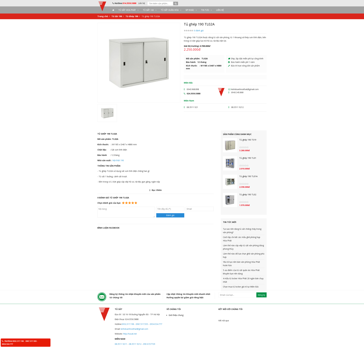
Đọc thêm (157, 190)
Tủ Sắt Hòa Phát (127, 10)
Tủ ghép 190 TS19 (247, 139)
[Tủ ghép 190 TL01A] (230, 181)
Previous (94, 62)
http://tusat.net (130, 333)
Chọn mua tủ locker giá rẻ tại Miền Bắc (241, 286)
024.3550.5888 (193, 93)
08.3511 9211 (121, 344)
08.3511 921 (192, 107)
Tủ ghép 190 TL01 (247, 158)
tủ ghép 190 (114, 187)
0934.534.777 (156, 324)
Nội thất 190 (118, 160)
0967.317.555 (142, 324)
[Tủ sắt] (102, 10)
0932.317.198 (128, 324)
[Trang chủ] (112, 10)
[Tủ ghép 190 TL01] (230, 163)
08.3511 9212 (237, 107)
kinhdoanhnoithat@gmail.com (245, 89)
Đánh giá (170, 215)
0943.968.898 (193, 89)
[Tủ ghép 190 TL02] (230, 200)
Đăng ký (261, 295)
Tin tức (205, 10)
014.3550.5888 (129, 3)
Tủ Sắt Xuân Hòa (170, 10)
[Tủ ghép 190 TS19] (230, 145)
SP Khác (190, 10)
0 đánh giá (198, 30)
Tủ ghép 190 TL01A (248, 176)
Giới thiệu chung (176, 315)
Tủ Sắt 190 (148, 10)
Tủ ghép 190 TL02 (247, 194)
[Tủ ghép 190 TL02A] (139, 62)
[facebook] (232, 320)
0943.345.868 (237, 92)
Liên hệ (141, 3)
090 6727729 (149, 344)
